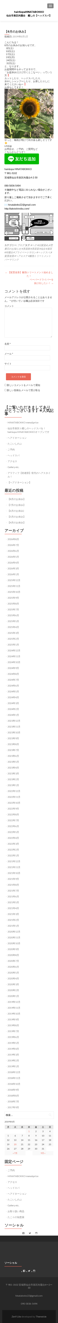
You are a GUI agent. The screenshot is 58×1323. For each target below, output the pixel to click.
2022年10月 (14, 802)
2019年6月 (13, 1037)
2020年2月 (13, 990)
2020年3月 (13, 984)
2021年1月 (13, 925)
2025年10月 (14, 591)
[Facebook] (23, 1233)
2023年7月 (13, 750)
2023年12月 (14, 720)
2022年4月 (13, 837)
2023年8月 (13, 744)
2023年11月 (14, 726)
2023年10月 (14, 732)
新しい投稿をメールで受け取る (23, 390)
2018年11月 (14, 1078)
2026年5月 (13, 556)
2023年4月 (13, 767)
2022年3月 (13, 843)
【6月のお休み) (16, 510)
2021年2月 (13, 919)
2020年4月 (13, 978)
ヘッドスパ (13, 455)
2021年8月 (13, 884)
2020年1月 (13, 996)
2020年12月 (14, 931)
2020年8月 (13, 955)
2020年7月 (13, 960)
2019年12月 (14, 1001)
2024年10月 (14, 662)
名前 (7, 343)
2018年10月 (14, 1083)
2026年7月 (13, 545)
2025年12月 (14, 580)
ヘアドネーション (17, 437)
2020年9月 (13, 949)
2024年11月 (14, 656)
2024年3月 (13, 703)
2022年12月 (14, 791)
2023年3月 (13, 773)
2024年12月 (14, 650)
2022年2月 (13, 849)
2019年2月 (13, 1060)
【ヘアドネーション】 (19, 482)
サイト (8, 363)
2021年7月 (13, 890)
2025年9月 (13, 597)
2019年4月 (13, 1048)
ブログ (21, 245)
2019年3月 (13, 1054)
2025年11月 (14, 586)
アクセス (12, 461)
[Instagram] (36, 1233)
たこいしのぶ (15, 443)
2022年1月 (13, 855)
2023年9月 (13, 738)
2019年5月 (13, 1042)
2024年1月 (13, 714)
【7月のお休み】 (17, 504)
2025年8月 (13, 603)
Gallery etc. (13, 467)
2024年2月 (13, 709)
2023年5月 (13, 761)
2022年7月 (13, 820)
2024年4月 (13, 697)
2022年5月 (13, 832)
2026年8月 (13, 539)
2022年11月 (14, 796)
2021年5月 (13, 902)
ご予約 (11, 449)
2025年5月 (13, 621)
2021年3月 (13, 914)
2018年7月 (13, 1101)
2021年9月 (13, 878)
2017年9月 (13, 1107)
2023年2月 (13, 779)
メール (8, 353)
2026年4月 (13, 562)
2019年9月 (13, 1019)
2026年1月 (13, 574)
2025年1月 (13, 644)
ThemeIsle (41, 1316)
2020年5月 (13, 972)
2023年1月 (13, 785)
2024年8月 (13, 673)
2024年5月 (13, 691)
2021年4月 (13, 908)
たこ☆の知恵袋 (16, 1217)
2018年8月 (13, 1095)
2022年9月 (13, 808)
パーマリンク (11, 259)
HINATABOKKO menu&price (23, 422)
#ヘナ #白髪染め (39, 245)
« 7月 (15, 1153)
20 (15, 1144)
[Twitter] (30, 1233)
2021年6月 (13, 896)
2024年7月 (13, 679)
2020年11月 (14, 937)
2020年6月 (13, 966)
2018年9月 (13, 1089)
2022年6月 (13, 826)
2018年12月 (14, 1072)
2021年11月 (14, 867)
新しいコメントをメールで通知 (23, 385)
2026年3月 (13, 568)
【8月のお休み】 (17, 499)
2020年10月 (14, 943)
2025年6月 (13, 615)
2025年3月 (13, 632)
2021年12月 (14, 861)
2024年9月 (13, 668)
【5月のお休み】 (17, 516)
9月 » (43, 1153)
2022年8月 (13, 814)
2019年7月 (13, 1031)
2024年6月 (13, 685)
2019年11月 (14, 1007)
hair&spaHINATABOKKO (29, 12)
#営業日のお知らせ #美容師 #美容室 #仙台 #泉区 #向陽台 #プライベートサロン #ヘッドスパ (28, 249)
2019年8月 (13, 1025)
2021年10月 (14, 873)
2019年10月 (14, 1013)
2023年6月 (13, 755)
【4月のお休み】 (17, 522)
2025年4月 (13, 627)
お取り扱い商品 (16, 1211)
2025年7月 (13, 609)
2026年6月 (13, 550)
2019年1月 (13, 1066)
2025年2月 (13, 638)
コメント (9, 305)
